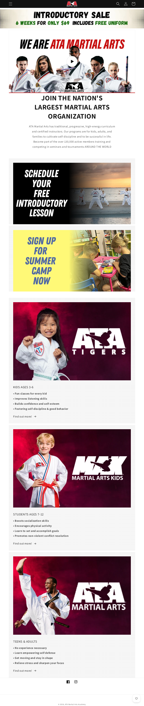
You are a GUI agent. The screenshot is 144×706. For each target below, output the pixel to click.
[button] (10, 4)
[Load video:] (72, 61)
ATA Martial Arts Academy (75, 704)
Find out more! (22, 416)
